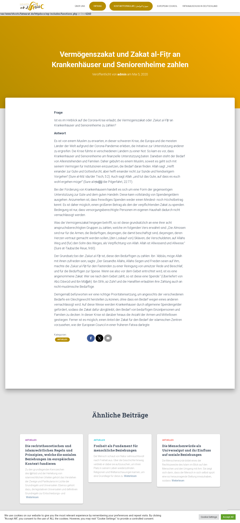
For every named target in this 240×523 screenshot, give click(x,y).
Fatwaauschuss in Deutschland (200, 6)
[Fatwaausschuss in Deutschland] (32, 6)
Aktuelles (62, 339)
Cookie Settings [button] (209, 517)
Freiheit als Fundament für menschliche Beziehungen (116, 448)
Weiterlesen (32, 497)
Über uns (80, 6)
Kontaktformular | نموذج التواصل (131, 6)
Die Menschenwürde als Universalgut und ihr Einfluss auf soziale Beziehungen (186, 450)
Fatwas (98, 6)
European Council (167, 6)
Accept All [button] (228, 517)
